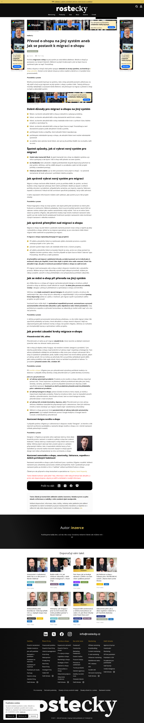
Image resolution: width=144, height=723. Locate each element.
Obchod (76, 582)
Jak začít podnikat (32, 651)
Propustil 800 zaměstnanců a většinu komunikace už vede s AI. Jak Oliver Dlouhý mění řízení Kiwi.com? (83, 612)
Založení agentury (78, 671)
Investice (30, 582)
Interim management (49, 651)
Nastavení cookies (104, 690)
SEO (89, 667)
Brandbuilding (92, 648)
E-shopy (100, 584)
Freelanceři (76, 645)
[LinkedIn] (46, 634)
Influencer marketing (95, 657)
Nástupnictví (46, 657)
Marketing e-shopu (64, 659)
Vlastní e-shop (31, 676)
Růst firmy (87, 618)
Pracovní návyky (78, 659)
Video (29, 585)
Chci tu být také (19, 70)
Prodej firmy (46, 660)
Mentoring (51, 15)
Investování (107, 648)
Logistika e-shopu (63, 656)
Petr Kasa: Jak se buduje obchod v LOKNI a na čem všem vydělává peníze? (82, 576)
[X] (65, 485)
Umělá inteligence (109, 669)
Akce (77, 15)
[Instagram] (70, 634)
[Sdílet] (71, 485)
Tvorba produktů (78, 668)
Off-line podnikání (109, 654)
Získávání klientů (78, 679)
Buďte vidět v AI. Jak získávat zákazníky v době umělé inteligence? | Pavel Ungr (60, 577)
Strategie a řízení (63, 663)
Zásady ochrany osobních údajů (68, 690)
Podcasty (62, 15)
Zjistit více (22, 712)
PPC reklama (92, 664)
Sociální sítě (92, 670)
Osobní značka (77, 656)
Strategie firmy (47, 670)
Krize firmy (45, 654)
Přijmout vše (10, 716)
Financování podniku (48, 645)
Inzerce (85, 15)
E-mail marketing (93, 654)
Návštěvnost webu (94, 660)
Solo (70, 15)
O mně (94, 15)
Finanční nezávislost (33, 645)
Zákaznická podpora (64, 674)
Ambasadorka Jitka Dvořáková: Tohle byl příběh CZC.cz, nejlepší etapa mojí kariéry (37, 612)
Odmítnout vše (22, 716)
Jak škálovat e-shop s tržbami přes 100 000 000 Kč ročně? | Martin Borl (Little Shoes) (106, 577)
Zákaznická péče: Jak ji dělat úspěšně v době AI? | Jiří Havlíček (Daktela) (106, 611)
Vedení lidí (45, 673)
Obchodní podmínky (50, 690)
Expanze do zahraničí (64, 645)
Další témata (31, 682)
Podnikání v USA (109, 657)
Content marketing (94, 651)
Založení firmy (31, 679)
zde (81, 508)
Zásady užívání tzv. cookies (88, 690)
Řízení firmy (77, 618)
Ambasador (31, 618)
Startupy (84, 582)
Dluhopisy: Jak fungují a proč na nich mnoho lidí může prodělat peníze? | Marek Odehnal (59, 612)
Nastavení (33, 716)
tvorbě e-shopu (34, 370)
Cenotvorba (76, 648)
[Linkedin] (59, 485)
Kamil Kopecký (81, 471)
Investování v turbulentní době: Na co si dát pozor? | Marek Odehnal (37, 576)
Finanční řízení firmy (48, 648)
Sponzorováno (32, 51)
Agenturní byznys (109, 645)
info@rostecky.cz (90, 634)
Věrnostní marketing (94, 673)
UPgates (73, 471)
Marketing (54, 584)
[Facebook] (62, 634)
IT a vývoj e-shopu (63, 653)
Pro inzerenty (38, 690)
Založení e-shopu (63, 666)
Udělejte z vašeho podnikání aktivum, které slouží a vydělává (73, 2)
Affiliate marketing (94, 645)
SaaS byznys (107, 666)
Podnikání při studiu (33, 670)
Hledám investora (32, 648)
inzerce (31, 56)
